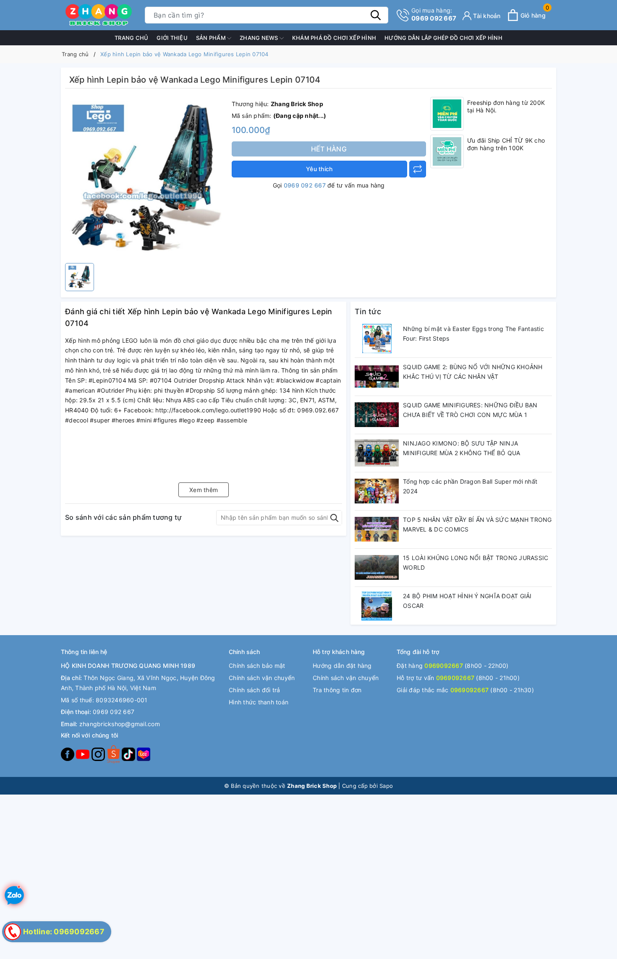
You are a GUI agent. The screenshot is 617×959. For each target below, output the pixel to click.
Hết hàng (329, 149)
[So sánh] (417, 169)
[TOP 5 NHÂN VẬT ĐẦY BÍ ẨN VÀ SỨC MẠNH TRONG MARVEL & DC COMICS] (377, 529)
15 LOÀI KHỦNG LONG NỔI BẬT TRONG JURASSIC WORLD (475, 562)
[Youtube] (83, 753)
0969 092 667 (433, 14)
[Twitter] (114, 753)
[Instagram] (99, 753)
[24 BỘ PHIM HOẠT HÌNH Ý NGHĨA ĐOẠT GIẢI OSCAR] (377, 605)
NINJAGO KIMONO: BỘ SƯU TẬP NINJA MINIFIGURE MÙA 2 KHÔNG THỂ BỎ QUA (461, 448)
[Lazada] (143, 753)
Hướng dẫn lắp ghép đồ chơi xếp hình (443, 37)
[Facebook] (68, 753)
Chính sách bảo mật (257, 665)
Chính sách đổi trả (254, 689)
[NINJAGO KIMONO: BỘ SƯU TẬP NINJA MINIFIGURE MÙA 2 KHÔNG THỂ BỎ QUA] (377, 453)
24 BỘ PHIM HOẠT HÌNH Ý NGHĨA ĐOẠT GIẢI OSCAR (467, 601)
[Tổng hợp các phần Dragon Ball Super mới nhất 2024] (377, 491)
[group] (146, 178)
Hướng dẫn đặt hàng (342, 665)
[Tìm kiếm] (375, 15)
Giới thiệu (172, 37)
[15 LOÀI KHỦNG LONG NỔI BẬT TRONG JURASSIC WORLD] (377, 567)
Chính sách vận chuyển (262, 677)
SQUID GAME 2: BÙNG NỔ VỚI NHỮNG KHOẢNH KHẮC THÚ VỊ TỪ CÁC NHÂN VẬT (473, 371)
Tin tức (368, 311)
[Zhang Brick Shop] (98, 15)
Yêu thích (319, 168)
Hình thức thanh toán (258, 702)
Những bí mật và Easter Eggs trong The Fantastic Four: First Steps (473, 333)
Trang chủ (131, 37)
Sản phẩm (211, 37)
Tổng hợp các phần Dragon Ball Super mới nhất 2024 (470, 486)
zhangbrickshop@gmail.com (119, 723)
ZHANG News (260, 37)
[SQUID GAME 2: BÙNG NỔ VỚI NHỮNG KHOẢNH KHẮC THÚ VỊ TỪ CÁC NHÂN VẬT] (377, 376)
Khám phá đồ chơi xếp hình (334, 37)
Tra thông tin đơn (337, 689)
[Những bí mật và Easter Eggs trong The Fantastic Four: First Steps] (377, 338)
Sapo (386, 785)
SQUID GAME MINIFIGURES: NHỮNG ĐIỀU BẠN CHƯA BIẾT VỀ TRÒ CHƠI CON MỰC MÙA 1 (470, 410)
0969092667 (443, 665)
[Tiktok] (129, 753)
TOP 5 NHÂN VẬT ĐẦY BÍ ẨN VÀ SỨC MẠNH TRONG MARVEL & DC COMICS (477, 524)
